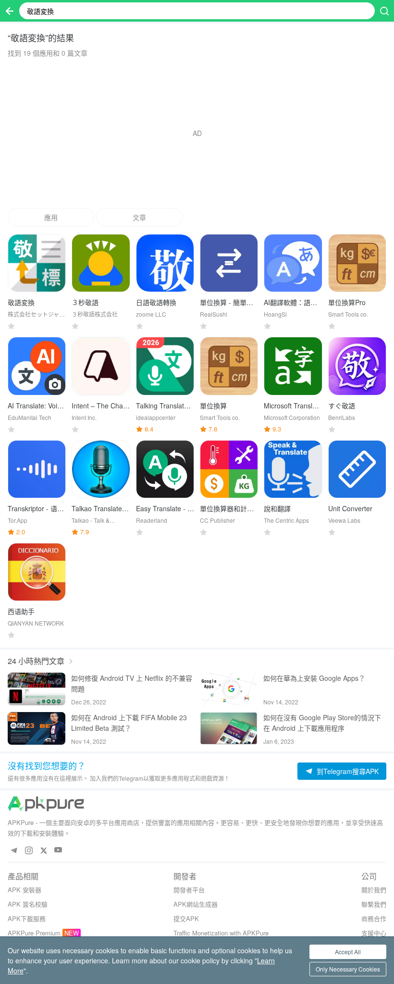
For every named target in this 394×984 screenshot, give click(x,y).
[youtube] (58, 850)
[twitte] (43, 850)
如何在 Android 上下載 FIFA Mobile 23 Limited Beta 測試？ (129, 723)
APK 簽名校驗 (28, 904)
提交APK (186, 918)
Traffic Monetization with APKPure (221, 932)
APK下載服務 (27, 918)
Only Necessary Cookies (348, 969)
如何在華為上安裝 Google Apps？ (314, 678)
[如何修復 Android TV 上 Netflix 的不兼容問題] (36, 689)
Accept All (348, 951)
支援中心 (373, 932)
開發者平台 (189, 889)
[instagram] (29, 850)
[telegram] (14, 850)
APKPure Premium (34, 932)
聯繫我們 (373, 904)
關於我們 (373, 889)
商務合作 (373, 918)
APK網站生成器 (195, 904)
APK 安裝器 (24, 889)
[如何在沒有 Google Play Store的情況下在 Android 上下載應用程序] (229, 728)
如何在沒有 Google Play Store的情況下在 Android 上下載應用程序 (322, 723)
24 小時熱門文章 (36, 660)
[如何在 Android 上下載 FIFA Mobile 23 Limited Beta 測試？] (36, 728)
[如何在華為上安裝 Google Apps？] (229, 689)
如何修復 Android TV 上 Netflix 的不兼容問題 (131, 683)
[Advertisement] (197, 133)
